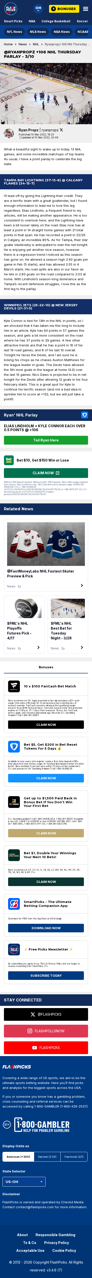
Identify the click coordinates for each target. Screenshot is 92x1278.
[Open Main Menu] (85, 9)
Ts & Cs (29, 1243)
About (22, 1235)
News (23, 44)
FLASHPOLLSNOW (50, 1031)
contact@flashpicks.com (35, 1207)
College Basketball (55, 21)
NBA (32, 21)
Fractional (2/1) (74, 1156)
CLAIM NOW (46, 725)
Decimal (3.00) (47, 1156)
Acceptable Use (30, 1250)
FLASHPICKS (49, 1048)
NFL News (14, 32)
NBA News (62, 32)
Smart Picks (13, 21)
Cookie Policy (64, 1250)
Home (8, 44)
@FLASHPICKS (50, 1014)
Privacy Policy (56, 1243)
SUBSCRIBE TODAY (46, 975)
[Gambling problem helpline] (41, 1125)
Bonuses (46, 667)
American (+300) (18, 1156)
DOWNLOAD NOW (46, 928)
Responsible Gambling (55, 1235)
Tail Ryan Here (46, 440)
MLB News (38, 32)
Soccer (82, 21)
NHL (36, 44)
